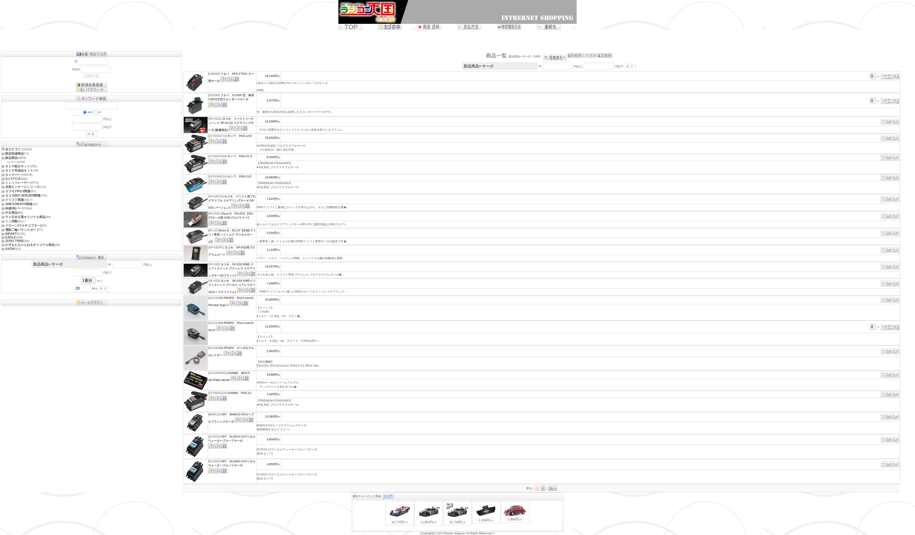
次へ (552, 488)
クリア (388, 496)
